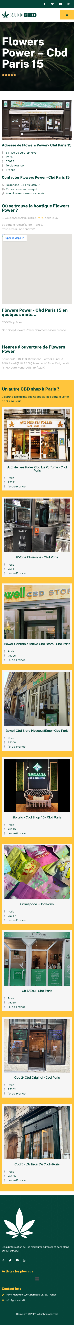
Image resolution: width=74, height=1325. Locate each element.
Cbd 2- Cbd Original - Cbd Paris (37, 1077)
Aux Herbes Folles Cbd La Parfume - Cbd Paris (37, 469)
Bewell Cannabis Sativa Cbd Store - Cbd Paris (37, 644)
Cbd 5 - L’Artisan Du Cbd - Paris (37, 1164)
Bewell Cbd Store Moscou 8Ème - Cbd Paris (37, 730)
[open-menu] (67, 14)
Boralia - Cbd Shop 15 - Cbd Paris (37, 817)
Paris (40, 218)
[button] (37, 1279)
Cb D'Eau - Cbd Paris (37, 991)
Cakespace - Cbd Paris (37, 904)
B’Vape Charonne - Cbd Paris (37, 557)
